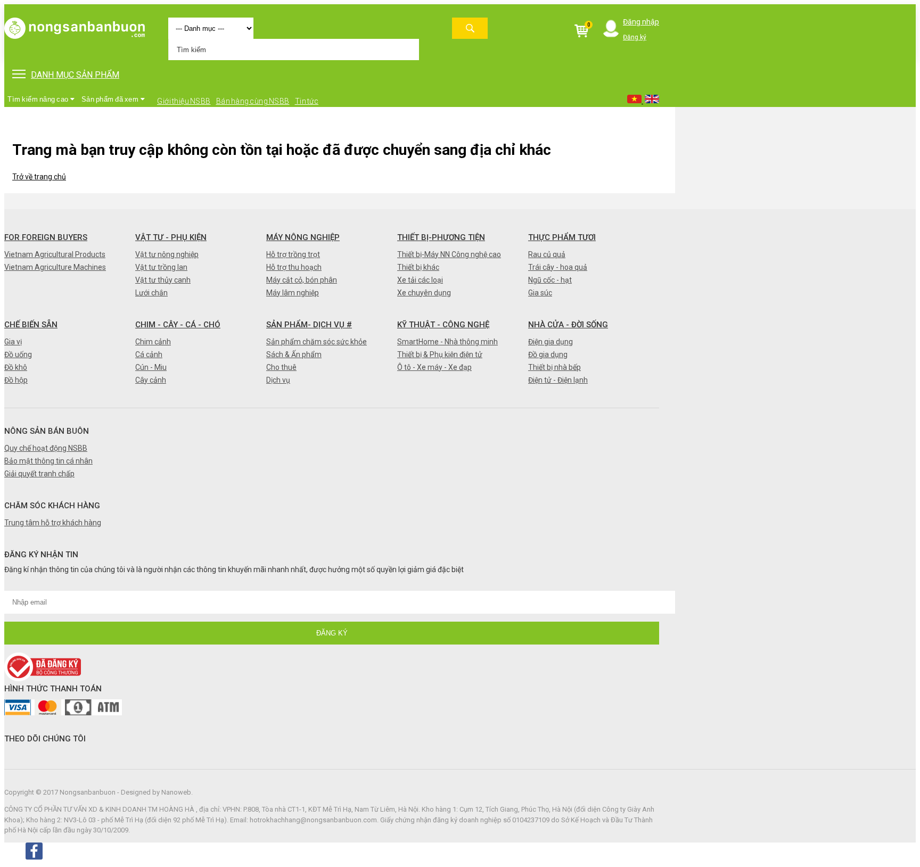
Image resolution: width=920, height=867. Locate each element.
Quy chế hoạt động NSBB (45, 448)
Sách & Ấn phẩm (294, 354)
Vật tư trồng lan (161, 267)
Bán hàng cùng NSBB (253, 101)
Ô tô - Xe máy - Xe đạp (434, 367)
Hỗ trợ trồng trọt (293, 254)
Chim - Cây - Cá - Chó (177, 324)
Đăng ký (634, 37)
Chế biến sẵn (31, 324)
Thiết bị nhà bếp (554, 367)
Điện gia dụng (550, 341)
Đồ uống (18, 354)
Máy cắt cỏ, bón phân (301, 280)
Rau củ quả (546, 254)
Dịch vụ (278, 380)
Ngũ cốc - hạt (550, 280)
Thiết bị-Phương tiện (441, 237)
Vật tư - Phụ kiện (171, 237)
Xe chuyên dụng (424, 292)
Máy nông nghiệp (303, 237)
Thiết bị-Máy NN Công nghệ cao (449, 254)
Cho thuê (281, 367)
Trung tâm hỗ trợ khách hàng (52, 522)
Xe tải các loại (420, 280)
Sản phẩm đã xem (110, 99)
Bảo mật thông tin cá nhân (48, 461)
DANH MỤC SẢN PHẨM (75, 75)
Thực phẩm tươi (562, 237)
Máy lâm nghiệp (292, 292)
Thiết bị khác (418, 267)
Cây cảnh (150, 380)
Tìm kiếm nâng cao (38, 99)
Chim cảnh (153, 341)
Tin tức (307, 101)
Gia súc (540, 292)
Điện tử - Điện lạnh (558, 380)
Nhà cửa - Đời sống (568, 324)
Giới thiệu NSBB (184, 101)
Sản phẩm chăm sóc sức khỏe (316, 341)
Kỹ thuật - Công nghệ (443, 324)
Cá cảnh (148, 354)
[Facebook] (34, 851)
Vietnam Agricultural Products (54, 254)
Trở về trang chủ (39, 176)
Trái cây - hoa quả (557, 267)
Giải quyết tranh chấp (39, 473)
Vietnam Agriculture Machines (55, 267)
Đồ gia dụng (548, 354)
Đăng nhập (641, 22)
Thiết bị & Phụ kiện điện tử (439, 354)
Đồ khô (15, 367)
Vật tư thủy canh (163, 280)
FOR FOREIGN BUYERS (45, 237)
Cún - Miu (151, 367)
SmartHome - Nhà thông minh (447, 341)
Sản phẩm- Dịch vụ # (309, 324)
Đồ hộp (16, 380)
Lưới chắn (151, 292)
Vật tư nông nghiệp (167, 254)
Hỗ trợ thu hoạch (294, 267)
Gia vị (13, 341)
